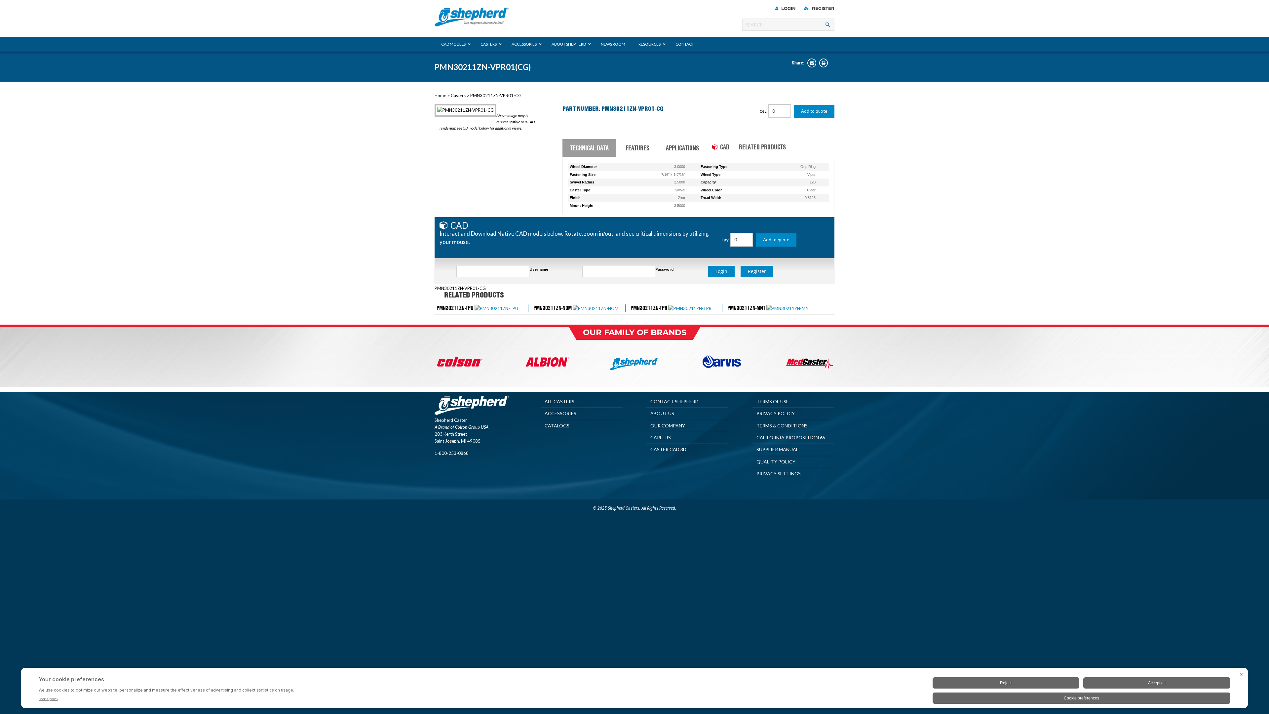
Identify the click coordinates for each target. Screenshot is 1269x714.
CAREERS (660, 437)
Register (822, 8)
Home (440, 95)
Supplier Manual (777, 449)
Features (637, 147)
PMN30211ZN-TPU (455, 308)
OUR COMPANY (667, 425)
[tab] (589, 148)
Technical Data (589, 147)
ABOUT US (662, 413)
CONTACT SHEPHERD (674, 401)
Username (538, 269)
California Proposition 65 (790, 437)
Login (788, 8)
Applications (682, 147)
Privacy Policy (775, 413)
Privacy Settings (778, 473)
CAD (724, 146)
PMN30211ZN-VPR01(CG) (483, 67)
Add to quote (814, 111)
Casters (458, 95)
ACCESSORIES (560, 413)
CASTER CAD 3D (668, 449)
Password (664, 269)
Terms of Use (772, 401)
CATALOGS (557, 425)
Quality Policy (775, 461)
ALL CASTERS (559, 401)
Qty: (763, 111)
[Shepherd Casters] (472, 17)
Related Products (762, 146)
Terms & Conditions (782, 425)
